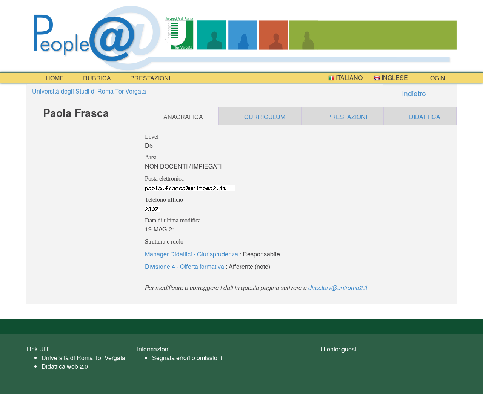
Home (54, 78)
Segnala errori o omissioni (187, 357)
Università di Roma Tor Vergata (83, 357)
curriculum (264, 116)
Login (435, 78)
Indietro (413, 93)
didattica (424, 116)
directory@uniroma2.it (337, 287)
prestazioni (149, 78)
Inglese (394, 77)
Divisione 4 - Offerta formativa (184, 266)
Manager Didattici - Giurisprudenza (191, 254)
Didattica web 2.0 (65, 366)
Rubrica (96, 78)
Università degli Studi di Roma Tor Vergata (89, 91)
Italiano (348, 77)
